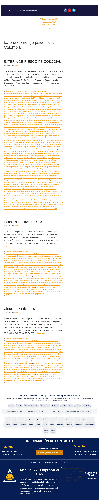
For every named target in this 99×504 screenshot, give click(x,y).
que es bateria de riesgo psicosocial (28, 191)
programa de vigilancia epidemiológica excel (30, 164)
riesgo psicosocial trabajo (19, 207)
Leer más (23, 86)
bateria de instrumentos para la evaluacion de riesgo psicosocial (33, 256)
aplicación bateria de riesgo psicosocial (19, 93)
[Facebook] (65, 10)
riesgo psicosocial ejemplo (21, 204)
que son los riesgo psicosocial (14, 200)
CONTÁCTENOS (52, 463)
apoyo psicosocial (48, 98)
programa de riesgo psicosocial (22, 153)
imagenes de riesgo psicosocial (28, 142)
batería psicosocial (48, 116)
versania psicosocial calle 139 (47, 209)
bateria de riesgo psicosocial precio (37, 269)
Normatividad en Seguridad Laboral (17, 251)
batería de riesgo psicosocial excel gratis (38, 107)
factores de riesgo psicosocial (22, 140)
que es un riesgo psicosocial (13, 198)
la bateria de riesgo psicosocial (27, 285)
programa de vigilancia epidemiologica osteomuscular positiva (38, 173)
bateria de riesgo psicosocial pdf (31, 113)
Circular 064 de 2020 (19, 309)
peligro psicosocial (37, 151)
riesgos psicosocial (34, 207)
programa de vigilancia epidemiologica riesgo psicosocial (29, 182)
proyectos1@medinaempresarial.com (49, 453)
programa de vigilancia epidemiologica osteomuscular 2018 (23, 169)
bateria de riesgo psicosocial (40, 102)
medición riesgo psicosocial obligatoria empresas (20, 147)
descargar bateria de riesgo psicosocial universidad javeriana (32, 278)
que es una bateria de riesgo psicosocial (36, 198)
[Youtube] (69, 10)
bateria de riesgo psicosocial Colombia (39, 105)
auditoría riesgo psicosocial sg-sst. (34, 100)
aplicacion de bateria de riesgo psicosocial (18, 96)
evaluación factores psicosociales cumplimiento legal (29, 136)
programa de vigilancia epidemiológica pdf (17, 176)
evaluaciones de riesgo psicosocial (34, 138)
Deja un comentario (12, 296)
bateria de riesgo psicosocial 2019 (28, 258)
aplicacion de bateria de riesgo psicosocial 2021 (21, 254)
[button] (49, 28)
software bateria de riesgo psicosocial (32, 294)
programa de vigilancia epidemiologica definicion (41, 160)
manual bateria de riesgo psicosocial (49, 144)
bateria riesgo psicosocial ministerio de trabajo (26, 120)
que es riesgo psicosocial (20, 195)
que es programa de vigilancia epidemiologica (41, 193)
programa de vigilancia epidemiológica (45, 153)
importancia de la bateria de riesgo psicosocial (35, 283)
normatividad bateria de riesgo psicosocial (43, 149)
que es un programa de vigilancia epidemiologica (45, 195)
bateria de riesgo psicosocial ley (14, 265)
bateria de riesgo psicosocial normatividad (46, 267)
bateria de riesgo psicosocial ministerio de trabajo (34, 109)
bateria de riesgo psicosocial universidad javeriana (25, 116)
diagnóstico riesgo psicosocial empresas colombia (20, 133)
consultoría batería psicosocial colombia (25, 129)
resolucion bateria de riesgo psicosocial (17, 202)
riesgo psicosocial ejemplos (39, 204)
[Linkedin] (74, 10)
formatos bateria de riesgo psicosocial (45, 140)
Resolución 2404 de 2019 (23, 222)
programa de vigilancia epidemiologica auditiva (19, 156)
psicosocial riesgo (10, 191)
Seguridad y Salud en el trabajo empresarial (36, 91)
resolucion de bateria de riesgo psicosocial (44, 202)
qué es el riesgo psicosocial (50, 191)
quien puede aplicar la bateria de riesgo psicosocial (41, 200)
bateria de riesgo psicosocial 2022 (50, 258)
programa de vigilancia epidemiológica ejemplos (19, 162)
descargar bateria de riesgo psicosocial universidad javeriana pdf (35, 131)
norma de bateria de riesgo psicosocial (16, 149)
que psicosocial (55, 198)
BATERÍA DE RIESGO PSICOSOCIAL (32, 61)
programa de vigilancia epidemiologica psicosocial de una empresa (34, 178)
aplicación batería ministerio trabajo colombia (48, 93)
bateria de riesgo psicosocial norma (38, 111)
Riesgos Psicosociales (13, 91)
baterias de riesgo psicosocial (52, 120)
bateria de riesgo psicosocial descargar (23, 262)
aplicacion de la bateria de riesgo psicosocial (47, 96)
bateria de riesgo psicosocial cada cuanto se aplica (20, 260)
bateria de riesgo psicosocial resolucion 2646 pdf (33, 271)
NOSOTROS (36, 463)
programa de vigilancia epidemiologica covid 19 (29, 158)
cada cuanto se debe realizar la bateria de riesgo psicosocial (42, 125)
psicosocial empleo (36, 189)
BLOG (65, 463)
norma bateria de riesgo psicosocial (48, 147)
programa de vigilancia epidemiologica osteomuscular (42, 167)
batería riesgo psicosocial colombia (28, 118)
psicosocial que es (50, 189)
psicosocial (25, 189)
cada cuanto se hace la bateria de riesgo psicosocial (21, 127)
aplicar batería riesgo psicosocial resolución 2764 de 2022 (23, 98)
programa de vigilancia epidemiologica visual (24, 187)
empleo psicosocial (44, 133)
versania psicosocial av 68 (28, 209)
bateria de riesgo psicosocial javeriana (49, 262)
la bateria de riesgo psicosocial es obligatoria (21, 144)
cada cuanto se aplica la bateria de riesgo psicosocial (21, 122)
